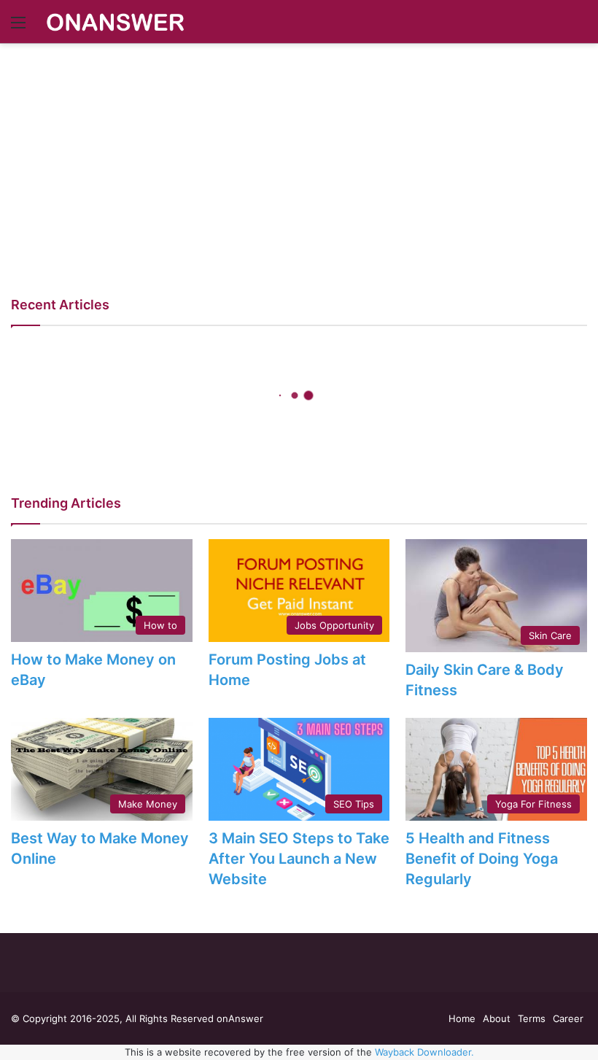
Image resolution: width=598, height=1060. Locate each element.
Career (568, 1018)
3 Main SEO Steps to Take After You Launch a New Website (299, 858)
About (496, 1018)
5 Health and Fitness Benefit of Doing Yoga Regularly (481, 858)
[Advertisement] (299, 153)
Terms (531, 1018)
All (576, 501)
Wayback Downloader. (424, 1052)
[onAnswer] (115, 21)
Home (461, 1018)
